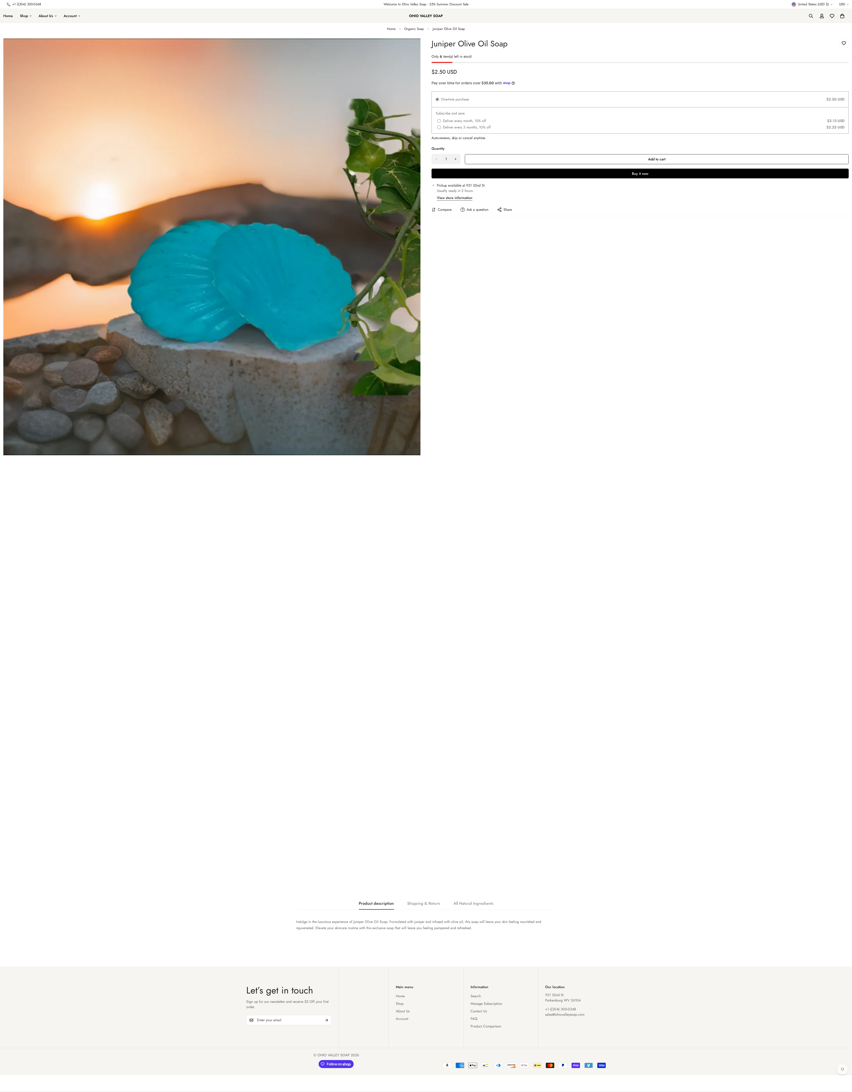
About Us (46, 15)
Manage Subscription (486, 1003)
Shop (24, 15)
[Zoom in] (417, 48)
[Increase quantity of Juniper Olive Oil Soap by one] (455, 159)
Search (476, 996)
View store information (454, 197)
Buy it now (640, 173)
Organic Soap (414, 28)
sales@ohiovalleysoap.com (564, 1014)
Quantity (438, 148)
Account (70, 15)
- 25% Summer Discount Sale (447, 4)
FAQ (474, 1018)
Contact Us (479, 1011)
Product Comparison (486, 1026)
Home (391, 28)
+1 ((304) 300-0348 (560, 1009)
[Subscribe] (326, 1020)
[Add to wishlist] (844, 43)
